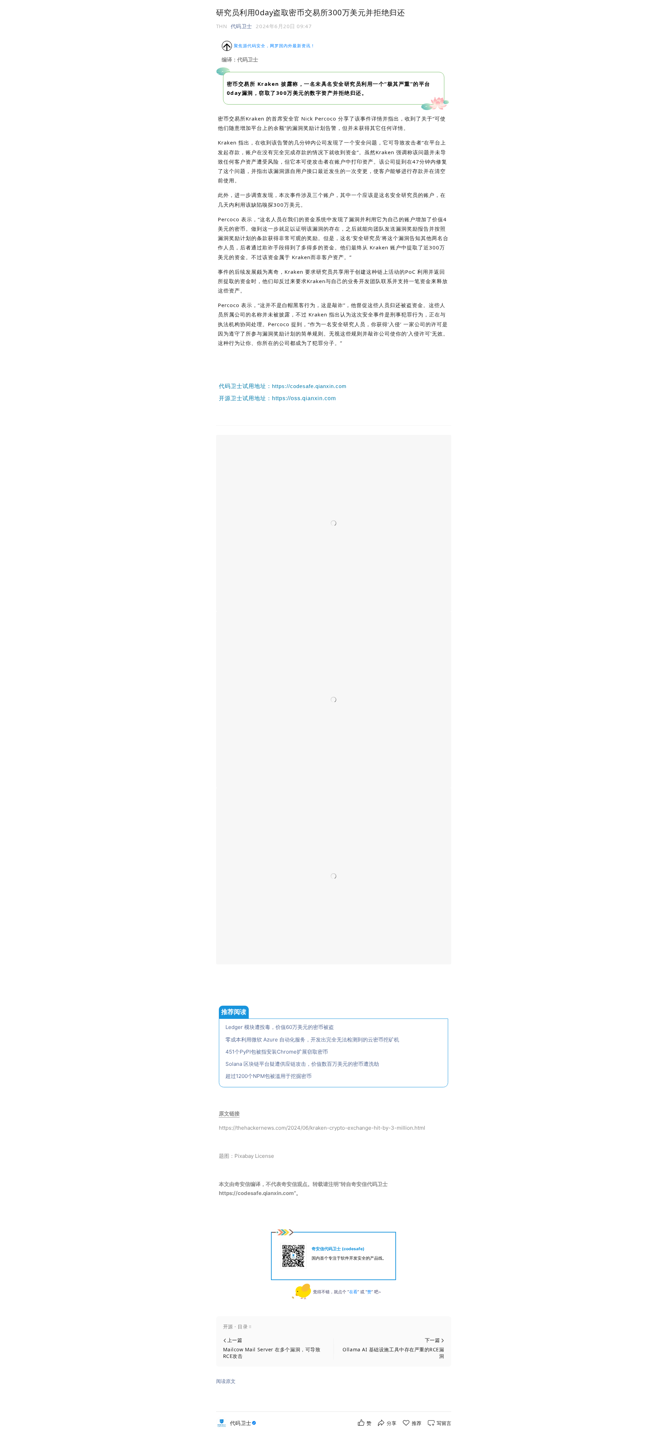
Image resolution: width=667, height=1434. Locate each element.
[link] (244, 1423)
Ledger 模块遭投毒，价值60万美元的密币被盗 (279, 1027)
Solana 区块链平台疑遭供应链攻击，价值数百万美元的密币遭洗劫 (302, 1064)
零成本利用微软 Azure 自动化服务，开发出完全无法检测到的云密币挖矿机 (312, 1039)
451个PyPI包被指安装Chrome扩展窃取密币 (276, 1051)
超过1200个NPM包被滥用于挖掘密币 (268, 1076)
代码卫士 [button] (241, 26)
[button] (333, 1326)
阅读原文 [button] (226, 1381)
